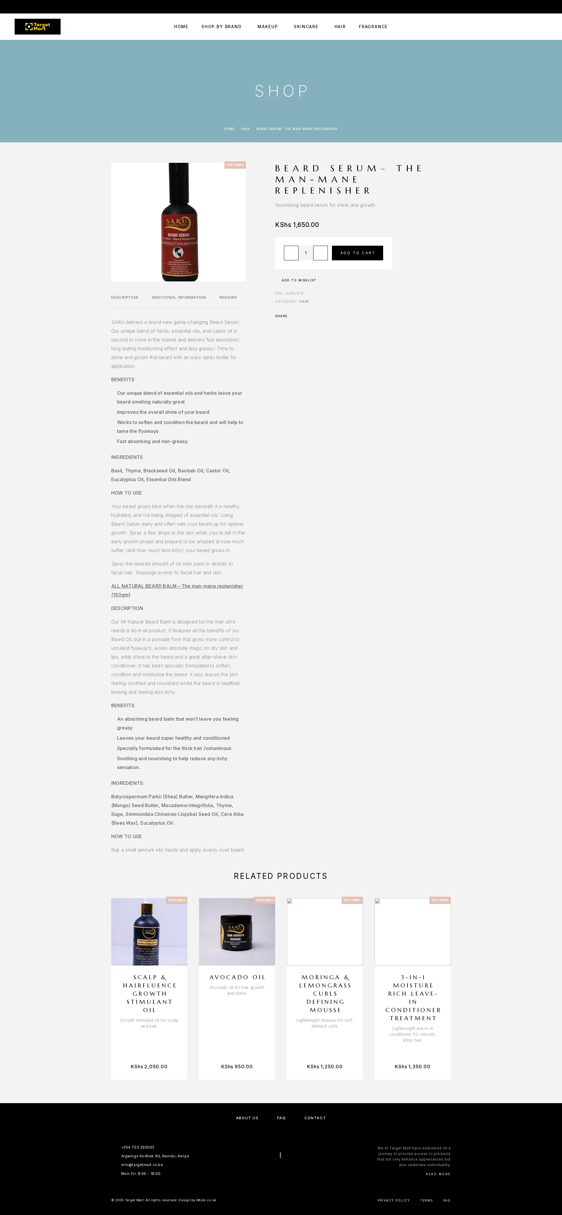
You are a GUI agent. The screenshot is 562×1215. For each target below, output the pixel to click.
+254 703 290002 (409, 6)
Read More (438, 1174)
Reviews (228, 297)
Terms (426, 1200)
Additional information (179, 297)
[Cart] (545, 26)
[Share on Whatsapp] (309, 315)
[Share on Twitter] (301, 315)
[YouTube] (39, 7)
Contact (315, 1118)
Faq (447, 1200)
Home (181, 26)
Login (542, 6)
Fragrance (373, 26)
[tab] (124, 301)
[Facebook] (16, 7)
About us (247, 1118)
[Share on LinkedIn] (317, 315)
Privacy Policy (394, 1200)
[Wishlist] (532, 27)
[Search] (518, 27)
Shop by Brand (221, 26)
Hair (340, 26)
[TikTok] (50, 7)
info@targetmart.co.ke (462, 6)
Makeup (268, 26)
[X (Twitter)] (286, 1170)
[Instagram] (28, 7)
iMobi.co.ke (206, 1200)
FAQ (281, 1118)
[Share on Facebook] (294, 315)
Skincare (306, 26)
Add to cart (358, 253)
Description (124, 297)
